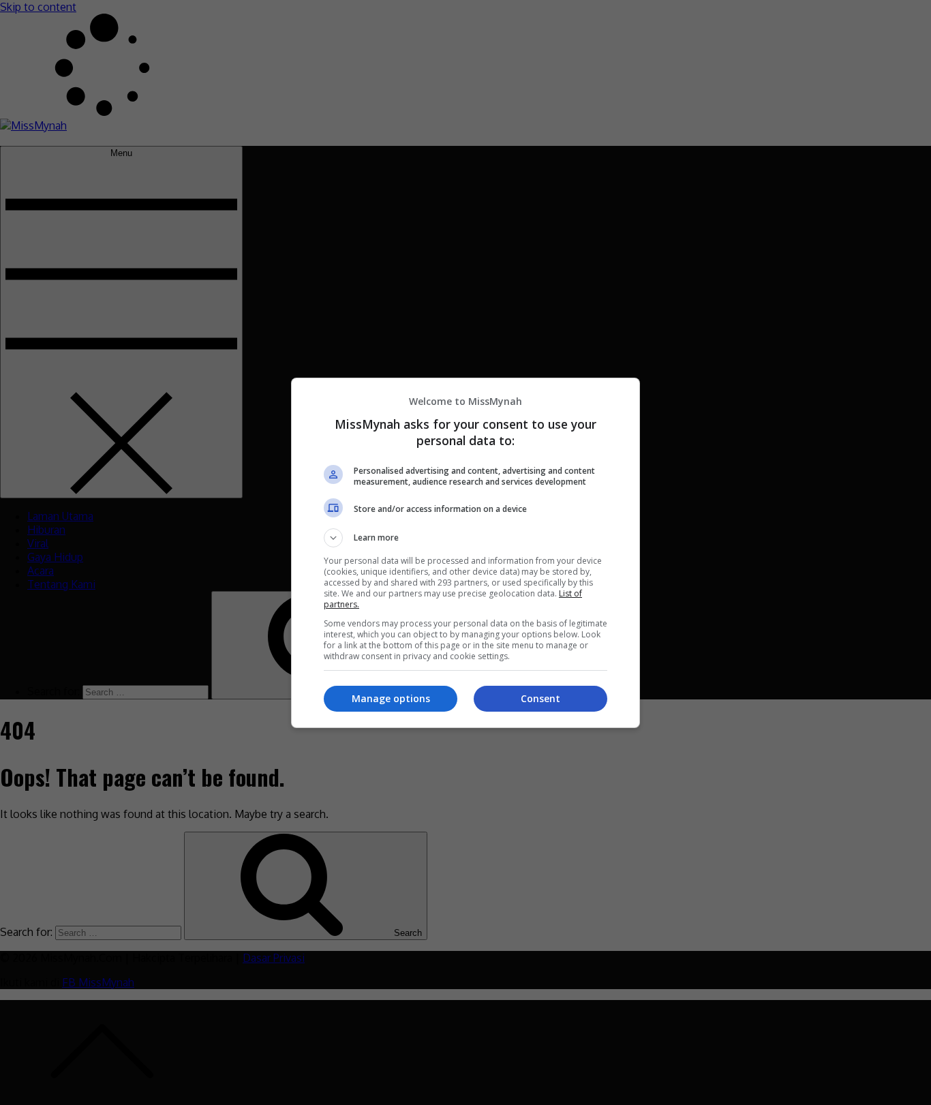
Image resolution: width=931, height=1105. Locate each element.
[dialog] (465, 553)
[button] (465, 537)
